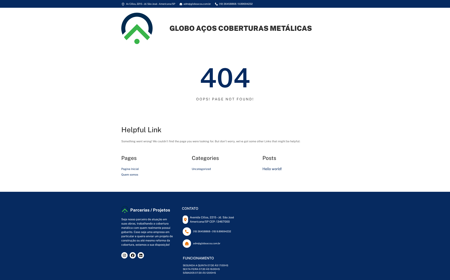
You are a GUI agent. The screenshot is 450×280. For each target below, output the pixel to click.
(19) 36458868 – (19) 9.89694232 (212, 231)
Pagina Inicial (130, 169)
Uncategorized (201, 169)
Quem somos (129, 174)
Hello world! (272, 169)
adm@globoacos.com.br (206, 243)
